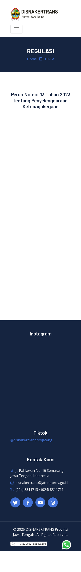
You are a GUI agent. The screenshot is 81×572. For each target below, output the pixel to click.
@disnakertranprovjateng (31, 440)
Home (32, 59)
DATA (49, 59)
